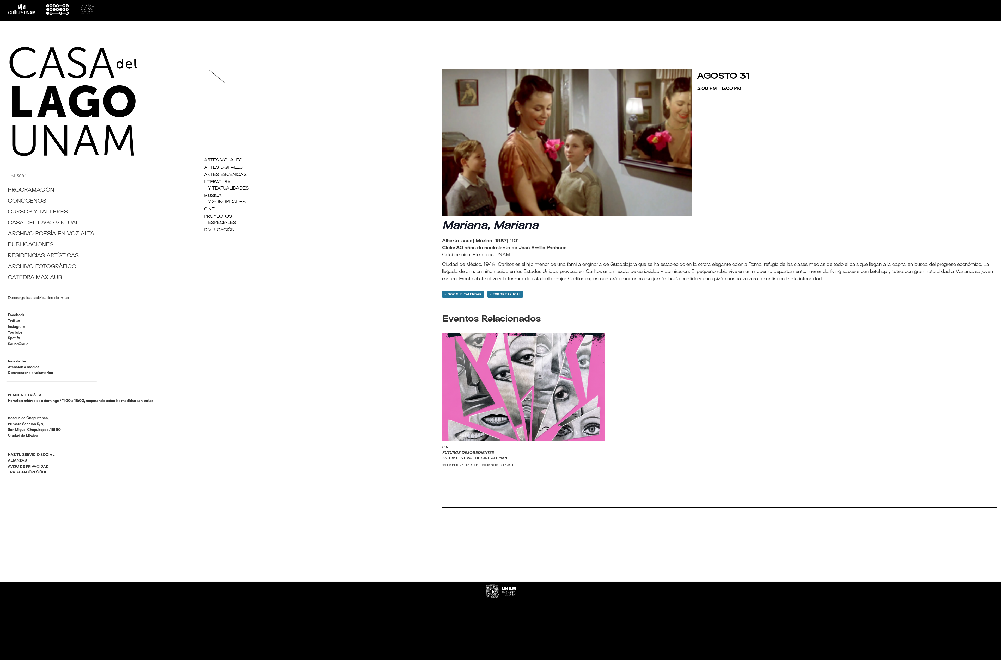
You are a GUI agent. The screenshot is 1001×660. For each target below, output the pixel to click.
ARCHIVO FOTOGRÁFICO (42, 267)
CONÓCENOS (27, 201)
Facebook (16, 315)
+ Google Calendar (463, 294)
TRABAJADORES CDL (27, 472)
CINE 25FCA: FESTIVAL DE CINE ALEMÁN (474, 452)
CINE (209, 209)
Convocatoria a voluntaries (30, 373)
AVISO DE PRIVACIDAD (28, 466)
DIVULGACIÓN (219, 230)
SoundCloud (18, 344)
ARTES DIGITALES (223, 168)
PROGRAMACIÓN (31, 190)
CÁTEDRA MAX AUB (35, 277)
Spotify (14, 338)
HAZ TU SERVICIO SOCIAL (31, 455)
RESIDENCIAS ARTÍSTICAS (43, 256)
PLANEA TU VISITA (25, 395)
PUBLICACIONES (30, 245)
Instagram (16, 327)
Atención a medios (23, 367)
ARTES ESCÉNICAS (225, 175)
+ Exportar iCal (505, 294)
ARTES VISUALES (223, 160)
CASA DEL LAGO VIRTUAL (43, 223)
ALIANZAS (17, 460)
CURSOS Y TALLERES (38, 212)
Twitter (14, 321)
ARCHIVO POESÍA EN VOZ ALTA (51, 234)
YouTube (15, 332)
